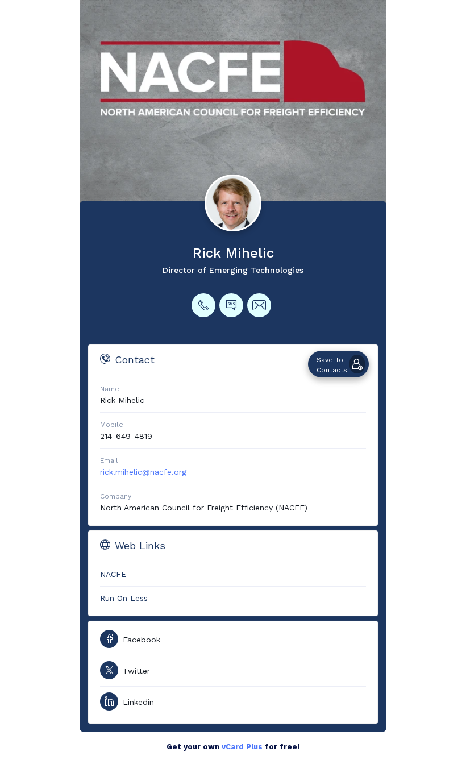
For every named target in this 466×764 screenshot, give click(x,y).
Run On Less (124, 598)
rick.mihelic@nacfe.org (143, 471)
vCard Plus (242, 746)
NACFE (113, 574)
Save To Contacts (332, 365)
